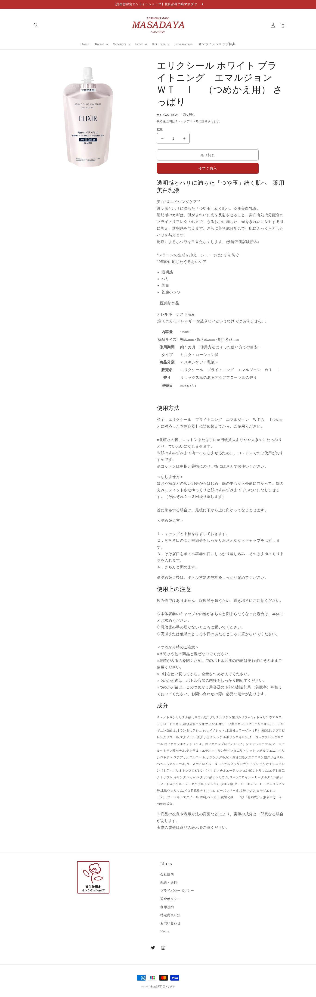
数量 (160, 129)
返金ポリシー (170, 899)
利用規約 (167, 907)
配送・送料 (168, 882)
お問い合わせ (170, 923)
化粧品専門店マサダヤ (162, 986)
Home (164, 931)
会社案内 (167, 874)
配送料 (167, 121)
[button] (36, 25)
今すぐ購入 (207, 168)
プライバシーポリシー (177, 890)
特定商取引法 (170, 915)
